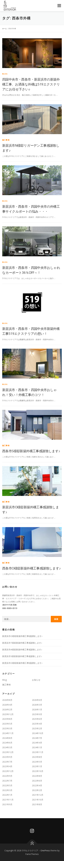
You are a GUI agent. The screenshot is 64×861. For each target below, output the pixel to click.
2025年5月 (7, 723)
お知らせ (36, 679)
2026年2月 (7, 709)
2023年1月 (37, 766)
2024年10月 (37, 733)
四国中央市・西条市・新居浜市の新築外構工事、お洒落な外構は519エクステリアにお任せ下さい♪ (31, 84)
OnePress (45, 850)
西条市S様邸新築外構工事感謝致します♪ (31, 451)
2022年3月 (7, 790)
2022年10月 (37, 771)
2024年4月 (37, 742)
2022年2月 (37, 790)
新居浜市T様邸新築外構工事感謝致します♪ (22, 642)
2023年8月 (37, 757)
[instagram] (32, 831)
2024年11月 (8, 733)
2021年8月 (37, 804)
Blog (5, 74)
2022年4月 (37, 785)
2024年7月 (37, 738)
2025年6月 (37, 718)
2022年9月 (7, 775)
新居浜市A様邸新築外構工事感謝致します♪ (22, 649)
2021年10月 (37, 799)
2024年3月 (7, 747)
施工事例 (6, 140)
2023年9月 (7, 757)
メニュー (59, 5)
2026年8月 (7, 700)
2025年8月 (7, 718)
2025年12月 (8, 714)
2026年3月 (37, 704)
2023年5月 (37, 761)
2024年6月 (7, 742)
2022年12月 (8, 771)
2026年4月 (7, 704)
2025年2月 (37, 728)
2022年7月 (7, 780)
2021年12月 (37, 794)
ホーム (4, 28)
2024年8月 (7, 738)
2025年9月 (37, 714)
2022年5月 (7, 785)
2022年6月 (37, 780)
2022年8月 (37, 775)
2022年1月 (7, 794)
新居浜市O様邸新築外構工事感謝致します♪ (22, 636)
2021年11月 (8, 799)
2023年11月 (37, 752)
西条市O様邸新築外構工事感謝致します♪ (31, 568)
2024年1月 (37, 747)
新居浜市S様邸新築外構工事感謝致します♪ (22, 656)
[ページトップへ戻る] (32, 843)
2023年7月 (7, 761)
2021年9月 (7, 804)
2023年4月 (7, 766)
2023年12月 (8, 752)
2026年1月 (37, 709)
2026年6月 (37, 700)
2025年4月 (37, 723)
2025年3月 (7, 728)
